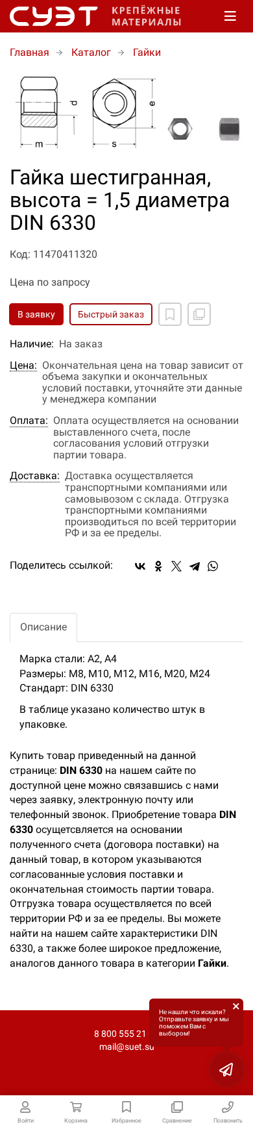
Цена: (23, 365)
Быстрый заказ (111, 314)
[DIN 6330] (126, 113)
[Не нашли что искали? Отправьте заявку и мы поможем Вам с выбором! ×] (227, 1069)
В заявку (36, 314)
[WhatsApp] (213, 566)
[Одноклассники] (158, 566)
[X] (176, 566)
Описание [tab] (43, 627)
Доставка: (35, 476)
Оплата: (29, 421)
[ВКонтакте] (140, 566)
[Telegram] (194, 566)
